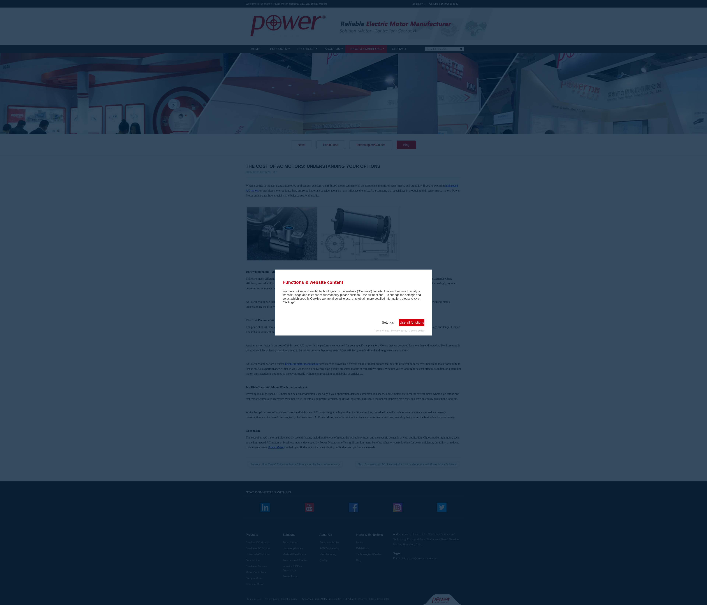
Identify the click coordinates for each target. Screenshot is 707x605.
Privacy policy (399, 330)
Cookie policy (416, 330)
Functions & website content (313, 282)
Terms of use (381, 330)
